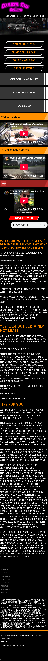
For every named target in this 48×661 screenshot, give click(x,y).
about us (4, 586)
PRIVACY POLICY (6, 639)
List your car (6, 576)
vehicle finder (6, 579)
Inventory (5, 569)
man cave (4, 592)
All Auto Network (17, 645)
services (4, 573)
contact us (5, 582)
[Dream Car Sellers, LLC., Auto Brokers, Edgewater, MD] (24, 234)
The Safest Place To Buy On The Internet (24, 15)
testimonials (6, 589)
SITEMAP (4, 642)
